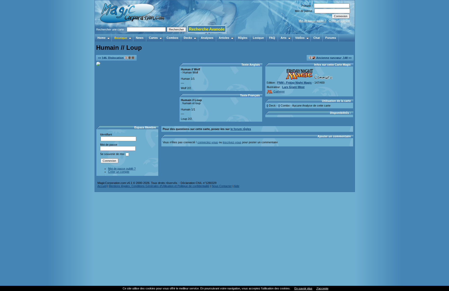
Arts (283, 37)
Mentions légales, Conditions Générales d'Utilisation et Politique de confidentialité (159, 186)
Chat (316, 37)
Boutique (120, 37)
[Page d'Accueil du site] (132, 32)
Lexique (258, 37)
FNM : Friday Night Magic (294, 82)
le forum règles (240, 129)
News (139, 37)
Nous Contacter (222, 186)
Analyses (207, 37)
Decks (188, 37)
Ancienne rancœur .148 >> (333, 57)
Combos (172, 37)
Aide (236, 186)
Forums (330, 37)
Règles (242, 37)
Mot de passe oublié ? (312, 20)
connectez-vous (207, 142)
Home (101, 37)
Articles (224, 37)
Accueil (102, 186)
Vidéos (300, 37)
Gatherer (279, 91)
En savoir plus (303, 288)
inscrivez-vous (232, 142)
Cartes (153, 37)
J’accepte (322, 288)
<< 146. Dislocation (111, 57)
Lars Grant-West (293, 87)
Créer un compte (339, 20)
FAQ (272, 37)
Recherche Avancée (206, 29)
